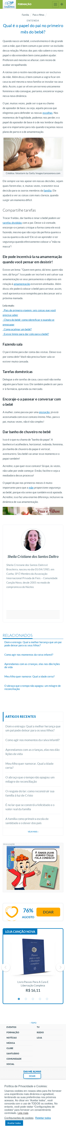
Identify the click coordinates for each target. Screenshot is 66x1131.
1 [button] (19, 999)
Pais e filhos (38, 15)
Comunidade (14, 1059)
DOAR (32, 1076)
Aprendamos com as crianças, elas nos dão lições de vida (32, 752)
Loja (39, 1038)
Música (11, 1043)
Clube (10, 1048)
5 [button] (47, 999)
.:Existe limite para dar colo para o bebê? (26, 334)
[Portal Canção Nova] (9, 4)
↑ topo (33, 1023)
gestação (44, 412)
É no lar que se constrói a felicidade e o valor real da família (29, 807)
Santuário (13, 1053)
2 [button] (26, 999)
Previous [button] (5, 967)
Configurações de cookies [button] (18, 1117)
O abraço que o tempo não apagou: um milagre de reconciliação (30, 779)
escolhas (48, 112)
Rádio (40, 1032)
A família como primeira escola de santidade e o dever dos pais (27, 821)
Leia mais (23, 1112)
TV (38, 1027)
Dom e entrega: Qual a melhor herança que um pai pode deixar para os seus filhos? (33, 728)
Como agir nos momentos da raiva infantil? (32, 740)
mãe (31, 487)
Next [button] (60, 967)
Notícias (12, 1038)
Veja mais (33, 832)
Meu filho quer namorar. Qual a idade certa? (29, 765)
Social (10, 1064)
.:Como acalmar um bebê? (17, 329)
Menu (55, 4)
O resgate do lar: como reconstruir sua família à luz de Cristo (29, 793)
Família (25, 15)
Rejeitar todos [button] (43, 1117)
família (48, 190)
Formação (13, 1032)
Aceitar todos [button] (14, 1123)
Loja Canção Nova (20, 931)
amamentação (22, 283)
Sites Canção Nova (62, 4)
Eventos (11, 1027)
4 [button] (40, 999)
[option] (33, 967)
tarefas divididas (12, 222)
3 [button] (33, 999)
